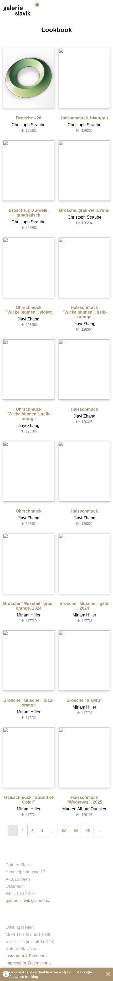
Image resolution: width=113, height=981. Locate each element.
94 (76, 831)
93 (64, 831)
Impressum (16, 963)
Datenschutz (40, 963)
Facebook (38, 956)
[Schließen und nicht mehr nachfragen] (108, 974)
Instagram (15, 956)
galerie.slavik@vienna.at (29, 900)
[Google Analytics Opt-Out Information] (6, 974)
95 (88, 831)
